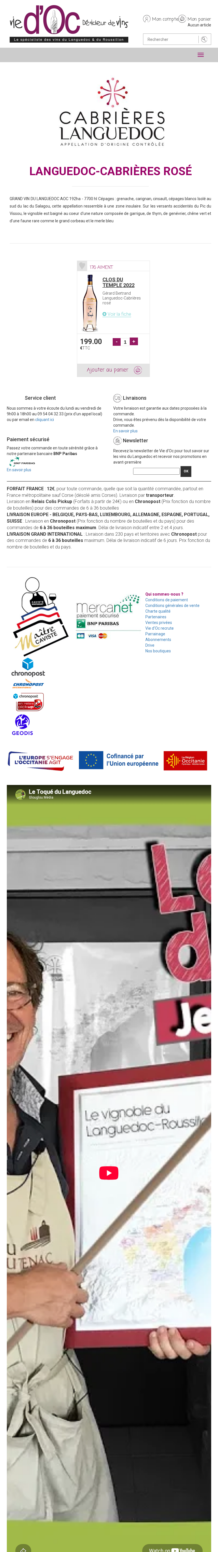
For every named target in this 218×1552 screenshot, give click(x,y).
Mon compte (165, 19)
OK (186, 471)
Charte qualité (158, 611)
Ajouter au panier (107, 370)
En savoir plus (125, 431)
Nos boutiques (158, 651)
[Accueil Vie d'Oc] (69, 23)
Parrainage (155, 634)
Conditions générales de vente (172, 605)
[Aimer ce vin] (82, 266)
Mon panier (199, 19)
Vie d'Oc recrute (159, 628)
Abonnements (158, 639)
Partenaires (155, 617)
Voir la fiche (118, 314)
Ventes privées (158, 622)
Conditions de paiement (166, 600)
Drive (149, 645)
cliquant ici (44, 419)
